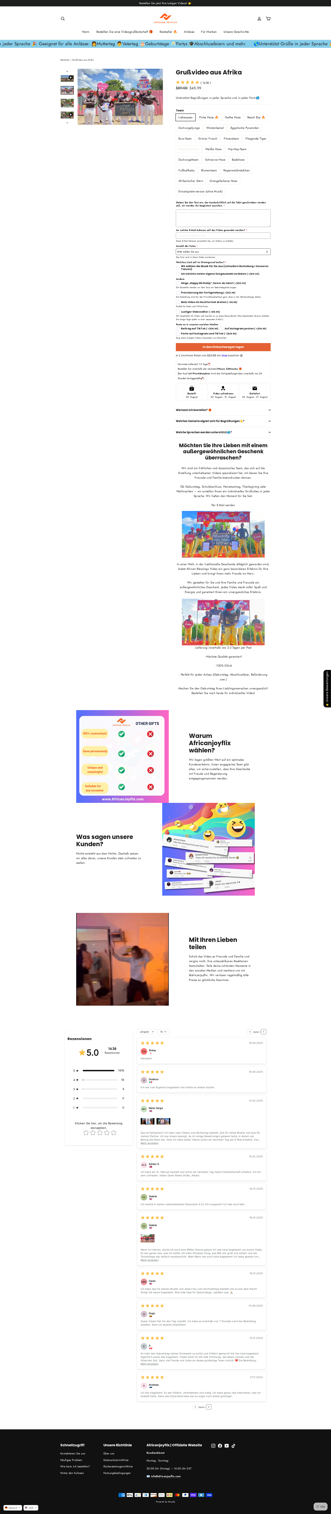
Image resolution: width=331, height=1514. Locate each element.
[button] (98, 1071)
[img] (187, 82)
